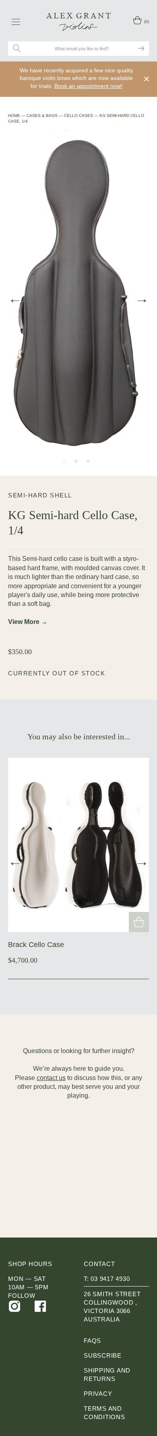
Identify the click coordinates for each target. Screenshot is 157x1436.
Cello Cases (78, 115)
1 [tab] (64, 461)
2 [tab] (76, 461)
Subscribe (103, 1355)
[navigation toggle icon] (16, 22)
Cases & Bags (42, 115)
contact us (51, 1077)
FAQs (92, 1340)
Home (14, 115)
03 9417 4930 (110, 1278)
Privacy (98, 1393)
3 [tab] (88, 461)
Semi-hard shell (40, 495)
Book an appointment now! (88, 86)
